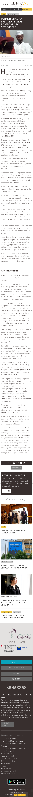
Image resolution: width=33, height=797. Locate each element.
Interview (16, 612)
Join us (7, 491)
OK (15, 795)
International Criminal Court (11, 739)
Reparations (5, 763)
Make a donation (16, 668)
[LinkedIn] (9, 687)
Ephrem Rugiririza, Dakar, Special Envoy (14, 60)
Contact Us (16, 679)
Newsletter (16, 662)
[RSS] (24, 687)
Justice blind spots (8, 773)
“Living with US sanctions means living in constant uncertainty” (13, 602)
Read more (21, 795)
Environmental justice (9, 771)
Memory (4, 766)
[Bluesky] (19, 687)
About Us (16, 673)
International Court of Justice (12, 741)
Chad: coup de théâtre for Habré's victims (14, 531)
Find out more (5, 724)
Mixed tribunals (12, 14)
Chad (3, 14)
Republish (16, 467)
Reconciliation (6, 768)
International (7, 612)
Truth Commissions (8, 761)
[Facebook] (14, 687)
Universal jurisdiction (9, 759)
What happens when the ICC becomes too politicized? (13, 616)
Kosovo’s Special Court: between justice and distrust (15, 566)
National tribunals (7, 756)
